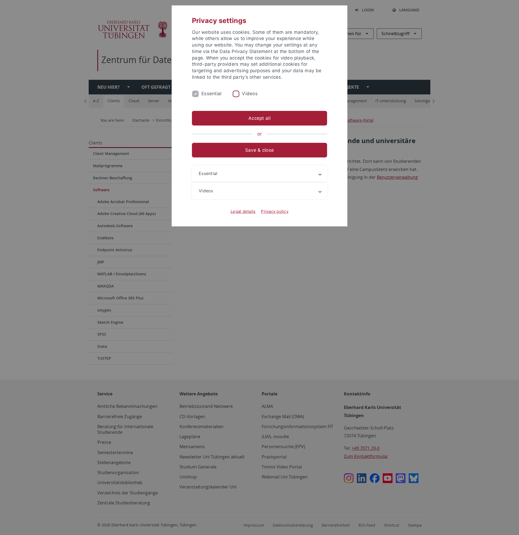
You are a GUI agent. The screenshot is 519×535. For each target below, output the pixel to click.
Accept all (259, 118)
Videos (250, 93)
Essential (211, 93)
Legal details (243, 211)
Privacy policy (274, 211)
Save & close (259, 150)
